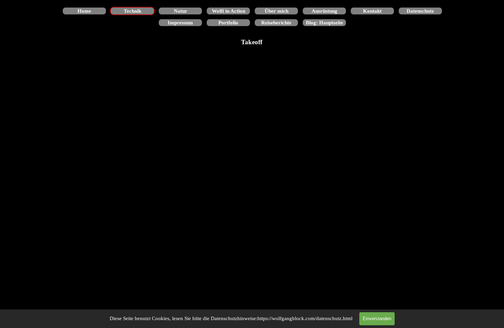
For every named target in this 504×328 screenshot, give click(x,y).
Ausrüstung (324, 11)
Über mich (276, 11)
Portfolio (228, 22)
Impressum (180, 22)
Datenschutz (420, 11)
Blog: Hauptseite (324, 22)
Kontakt (372, 11)
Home (84, 11)
